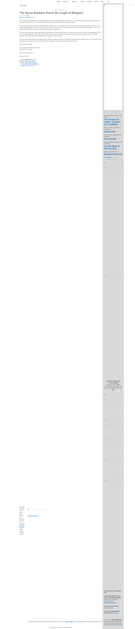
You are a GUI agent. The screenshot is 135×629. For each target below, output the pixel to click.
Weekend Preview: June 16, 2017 (28, 65)
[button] (108, 1)
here (118, 384)
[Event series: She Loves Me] (108, 136)
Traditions (34, 59)
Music (33, 61)
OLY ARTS (32, 17)
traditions (34, 62)
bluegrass (27, 62)
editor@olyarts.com (108, 607)
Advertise (96, 1)
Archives (23, 61)
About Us (74, 1)
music (30, 62)
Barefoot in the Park (113, 154)
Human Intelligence (70, 621)
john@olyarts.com (108, 601)
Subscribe (89, 1)
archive (22, 62)
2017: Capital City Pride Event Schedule (29, 63)
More (102, 1)
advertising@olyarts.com (110, 602)
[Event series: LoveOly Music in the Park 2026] (108, 143)
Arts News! (65, 1)
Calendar (83, 1)
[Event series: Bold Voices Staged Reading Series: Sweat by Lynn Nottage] (115, 151)
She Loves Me (110, 138)
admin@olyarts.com (113, 612)
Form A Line (109, 131)
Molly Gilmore (24, 17)
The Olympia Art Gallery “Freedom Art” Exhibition (112, 121)
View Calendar (107, 157)
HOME (58, 1)
